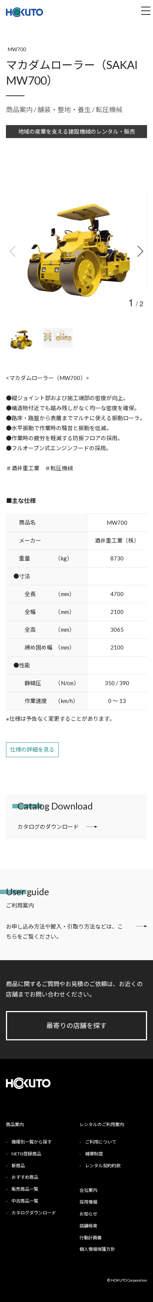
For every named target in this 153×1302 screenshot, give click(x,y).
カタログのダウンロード (48, 826)
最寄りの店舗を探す (76, 1025)
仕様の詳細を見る (32, 749)
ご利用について (100, 1142)
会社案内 (88, 1190)
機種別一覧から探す (32, 1142)
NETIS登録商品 (26, 1154)
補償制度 (94, 1154)
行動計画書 (90, 1237)
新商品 (18, 1165)
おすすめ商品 (25, 1177)
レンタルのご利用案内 (101, 1124)
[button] (139, 251)
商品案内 (19, 109)
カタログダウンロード (34, 1213)
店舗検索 (88, 1226)
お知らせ (88, 1214)
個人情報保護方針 (97, 1249)
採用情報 (88, 1202)
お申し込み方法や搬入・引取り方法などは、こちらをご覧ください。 (64, 931)
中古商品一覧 (25, 1201)
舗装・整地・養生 (65, 109)
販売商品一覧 (25, 1189)
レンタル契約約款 (103, 1165)
